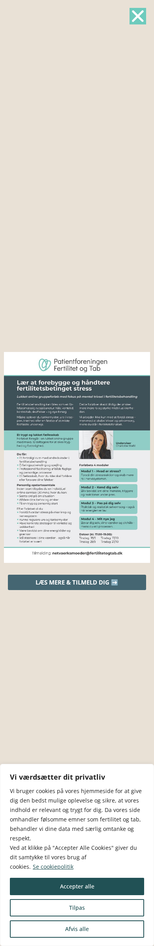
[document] (77, 473)
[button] (138, 16)
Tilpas (77, 907)
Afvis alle (77, 929)
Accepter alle (77, 886)
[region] (77, 855)
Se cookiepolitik (53, 866)
